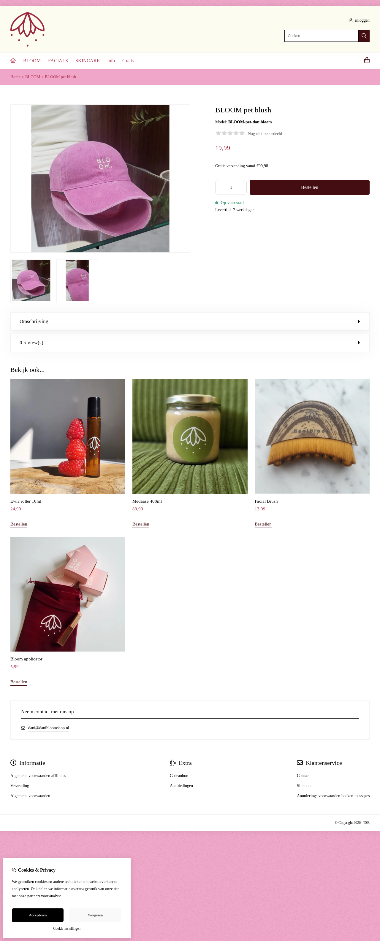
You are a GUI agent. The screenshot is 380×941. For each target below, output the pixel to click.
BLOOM (32, 60)
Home (15, 77)
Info (111, 60)
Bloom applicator (26, 659)
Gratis (128, 60)
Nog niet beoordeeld (265, 133)
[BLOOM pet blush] (100, 251)
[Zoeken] (364, 36)
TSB (366, 823)
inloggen (362, 20)
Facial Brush (266, 501)
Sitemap (304, 786)
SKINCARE (87, 60)
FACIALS (58, 60)
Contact (303, 775)
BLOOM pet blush (60, 77)
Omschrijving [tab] (34, 321)
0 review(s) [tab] (31, 342)
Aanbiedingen (181, 786)
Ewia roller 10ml (25, 501)
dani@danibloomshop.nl (48, 728)
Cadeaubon (179, 775)
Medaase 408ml (147, 501)
